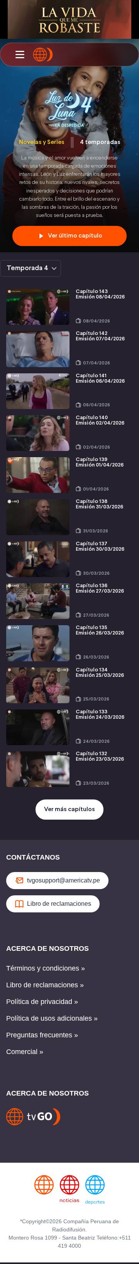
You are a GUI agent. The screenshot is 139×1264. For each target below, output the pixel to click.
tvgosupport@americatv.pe (63, 880)
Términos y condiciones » (45, 968)
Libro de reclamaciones (59, 903)
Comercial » (24, 1052)
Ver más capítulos (69, 809)
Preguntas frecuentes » (42, 1035)
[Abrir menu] (20, 55)
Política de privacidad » (42, 1002)
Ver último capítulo (75, 236)
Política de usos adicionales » (52, 1018)
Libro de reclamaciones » (45, 985)
